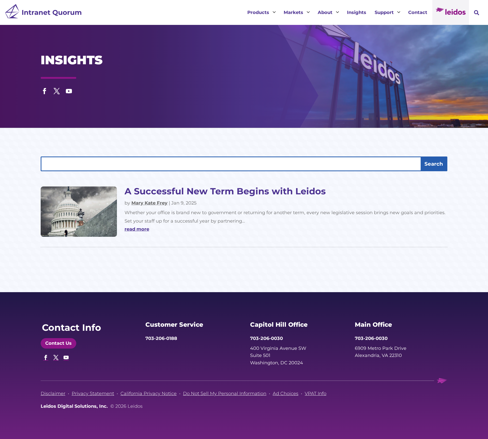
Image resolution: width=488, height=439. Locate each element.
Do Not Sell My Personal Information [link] (224, 393)
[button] (44, 90)
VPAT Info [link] (315, 393)
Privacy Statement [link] (93, 393)
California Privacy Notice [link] (148, 393)
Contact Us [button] (58, 343)
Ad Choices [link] (285, 393)
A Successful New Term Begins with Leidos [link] (225, 191)
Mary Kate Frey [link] (149, 203)
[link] (43, 12)
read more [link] (137, 229)
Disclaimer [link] (53, 393)
